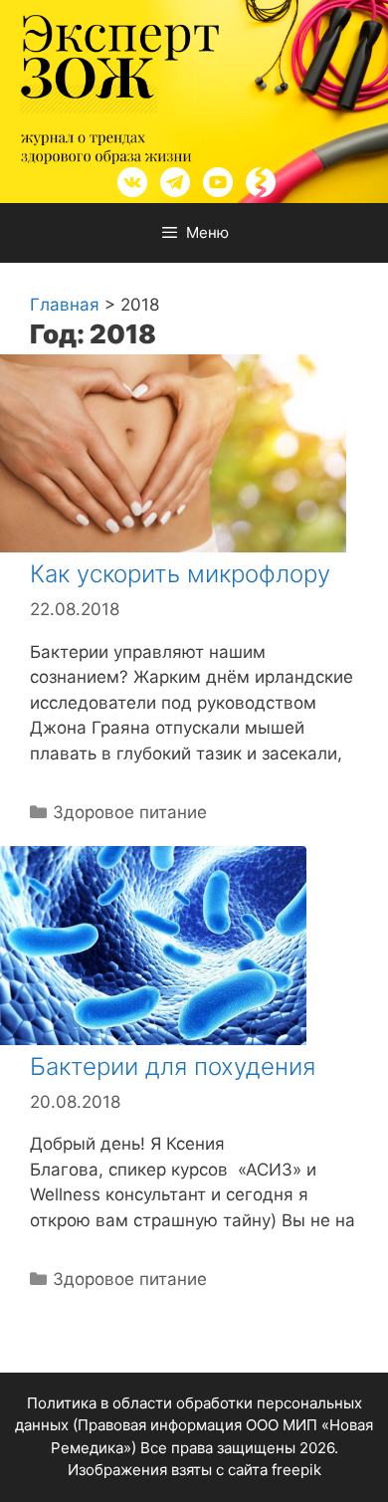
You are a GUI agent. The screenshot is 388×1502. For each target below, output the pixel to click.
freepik (296, 1469)
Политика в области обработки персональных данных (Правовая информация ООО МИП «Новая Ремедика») (194, 1425)
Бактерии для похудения (172, 1066)
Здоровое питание (130, 812)
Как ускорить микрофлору (180, 573)
